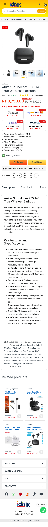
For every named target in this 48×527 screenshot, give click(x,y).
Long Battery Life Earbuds (32, 357)
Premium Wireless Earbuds (15, 360)
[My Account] (39, 4)
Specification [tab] (27, 187)
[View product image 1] (8, 73)
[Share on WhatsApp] (31, 175)
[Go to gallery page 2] (26, 77)
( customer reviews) (37, 95)
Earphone (14, 389)
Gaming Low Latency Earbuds (24, 354)
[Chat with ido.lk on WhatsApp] (43, 510)
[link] (6, 494)
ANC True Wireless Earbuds (15, 348)
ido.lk (13, 520)
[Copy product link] (36, 175)
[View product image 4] (31, 73)
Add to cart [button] (19, 416)
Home (3, 19)
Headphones (16, 19)
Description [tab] (8, 187)
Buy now (20, 162)
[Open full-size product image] (24, 46)
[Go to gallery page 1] (23, 77)
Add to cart (38, 162)
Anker (19, 367)
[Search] (41, 11)
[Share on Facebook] (14, 175)
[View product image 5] (39, 73)
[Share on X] (19, 175)
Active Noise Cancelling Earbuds (29, 345)
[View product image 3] (24, 73)
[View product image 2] (16, 73)
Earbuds (32, 19)
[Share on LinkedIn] (25, 175)
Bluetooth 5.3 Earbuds (13, 351)
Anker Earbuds (34, 348)
